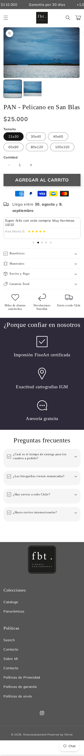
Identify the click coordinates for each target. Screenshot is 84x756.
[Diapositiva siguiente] (51, 242)
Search (9, 640)
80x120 (37, 147)
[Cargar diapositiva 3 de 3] (46, 243)
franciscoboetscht (35, 734)
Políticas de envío (18, 696)
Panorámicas (14, 611)
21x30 (13, 136)
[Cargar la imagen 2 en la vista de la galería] (33, 89)
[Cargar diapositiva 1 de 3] (38, 243)
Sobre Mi (11, 659)
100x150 (62, 147)
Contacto (11, 649)
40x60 (58, 136)
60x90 (13, 147)
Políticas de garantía (20, 687)
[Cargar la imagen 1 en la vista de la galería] (13, 89)
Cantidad (11, 157)
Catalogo (11, 602)
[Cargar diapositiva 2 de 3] (42, 243)
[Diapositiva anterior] (33, 242)
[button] (6, 18)
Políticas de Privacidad (22, 677)
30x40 (36, 136)
